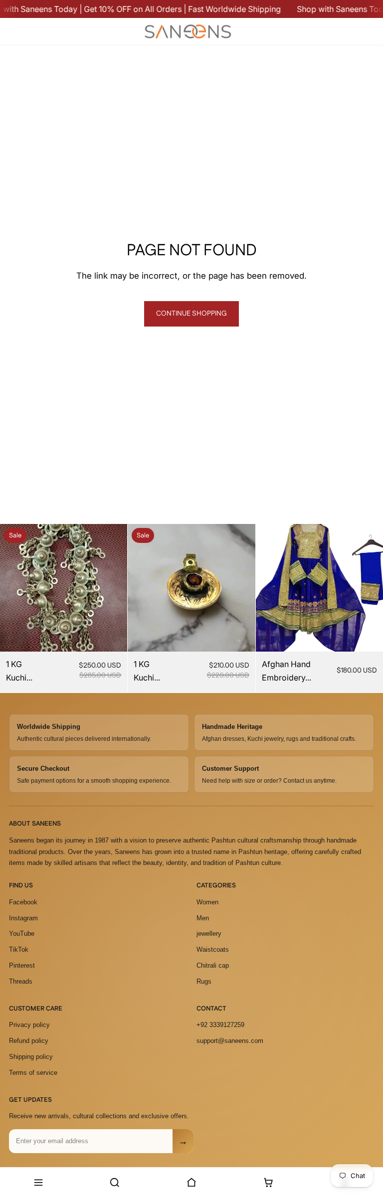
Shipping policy (31, 1056)
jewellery (208, 933)
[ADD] (112, 636)
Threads (20, 981)
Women (207, 902)
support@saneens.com (229, 1040)
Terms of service (33, 1072)
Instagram (23, 918)
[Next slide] (112, 588)
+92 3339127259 (220, 1024)
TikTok (18, 949)
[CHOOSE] (368, 636)
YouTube (21, 933)
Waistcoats (212, 949)
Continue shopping (191, 314)
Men (202, 918)
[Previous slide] (15, 588)
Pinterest (22, 965)
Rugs (203, 981)
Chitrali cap (212, 965)
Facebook (23, 902)
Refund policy (28, 1040)
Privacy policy (29, 1024)
